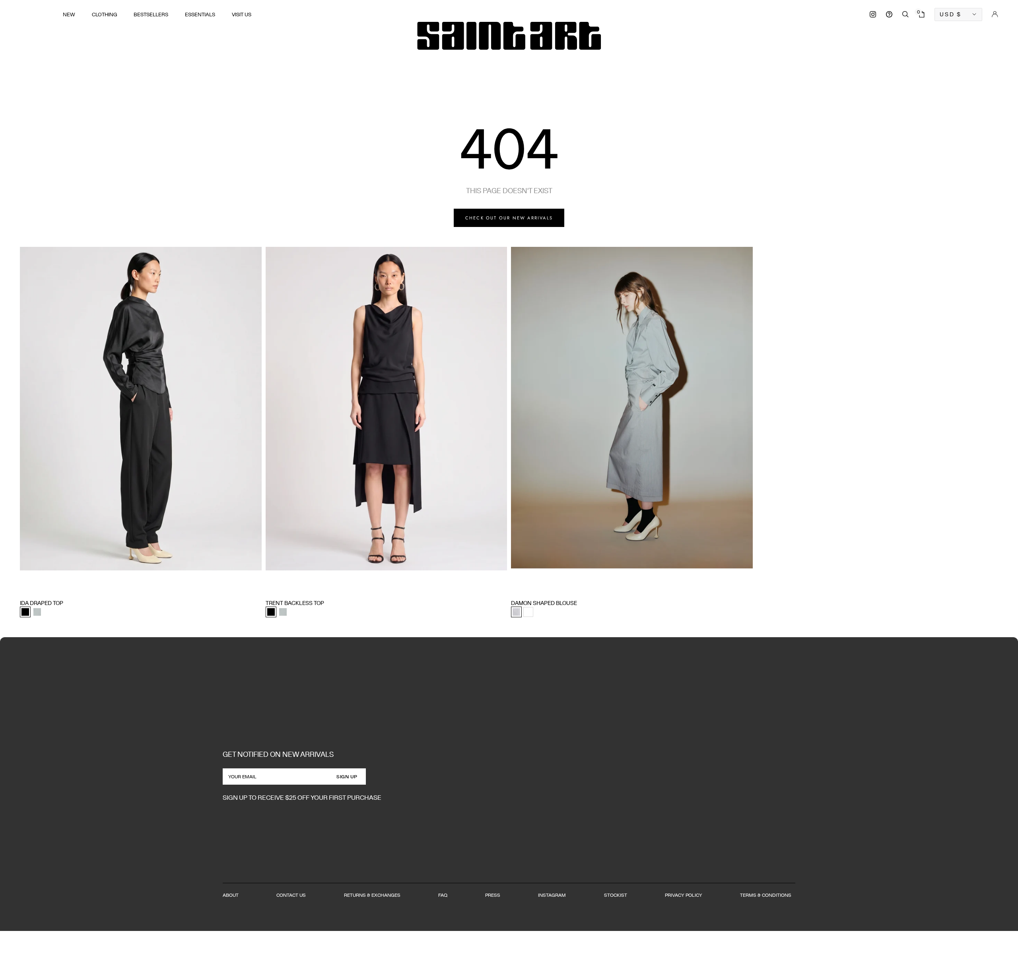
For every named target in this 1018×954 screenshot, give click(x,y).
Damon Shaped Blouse (544, 603)
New (69, 14)
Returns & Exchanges (372, 895)
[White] (528, 612)
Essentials (200, 14)
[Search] (905, 14)
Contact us (291, 895)
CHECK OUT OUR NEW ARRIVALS (509, 218)
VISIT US (241, 14)
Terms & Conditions (765, 895)
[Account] (995, 14)
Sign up (346, 776)
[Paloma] (37, 612)
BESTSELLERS (151, 14)
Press (492, 895)
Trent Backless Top (295, 603)
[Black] (25, 612)
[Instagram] (873, 14)
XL (70, 588)
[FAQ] (889, 14)
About (231, 895)
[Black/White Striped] (516, 612)
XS (23, 588)
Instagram (552, 895)
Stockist (615, 895)
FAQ (442, 895)
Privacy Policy (683, 895)
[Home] (509, 36)
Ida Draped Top (41, 603)
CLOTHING (104, 14)
